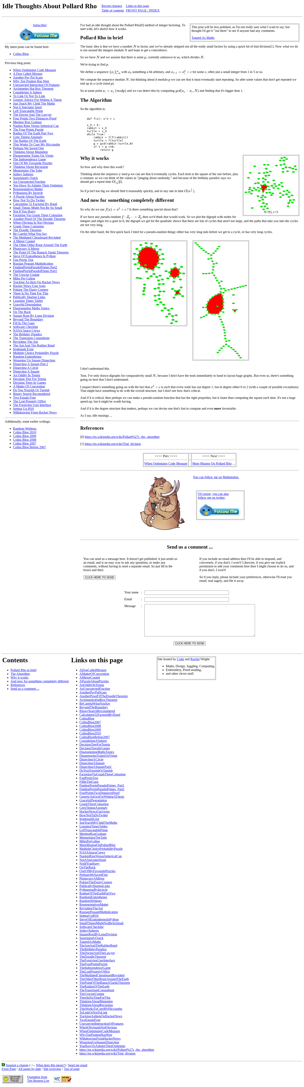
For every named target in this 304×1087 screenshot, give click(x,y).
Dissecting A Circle (25, 368)
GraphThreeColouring (94, 804)
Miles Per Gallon (24, 278)
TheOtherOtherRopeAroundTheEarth (104, 979)
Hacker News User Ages (29, 286)
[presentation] (134, 46)
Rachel (195, 659)
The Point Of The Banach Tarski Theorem (40, 252)
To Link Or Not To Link (29, 96)
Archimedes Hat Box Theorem (33, 88)
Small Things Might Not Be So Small (37, 207)
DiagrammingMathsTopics (96, 752)
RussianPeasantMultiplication (98, 912)
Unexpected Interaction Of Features (36, 85)
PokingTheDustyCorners (95, 882)
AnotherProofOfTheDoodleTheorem (103, 696)
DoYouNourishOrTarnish (96, 770)
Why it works (19, 677)
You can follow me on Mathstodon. (216, 477)
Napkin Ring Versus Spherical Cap (36, 126)
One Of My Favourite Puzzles (32, 163)
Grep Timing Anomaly (28, 137)
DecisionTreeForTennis (94, 744)
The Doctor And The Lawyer (32, 114)
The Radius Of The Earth (29, 140)
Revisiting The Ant (25, 341)
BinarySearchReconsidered (97, 711)
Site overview (52, 1069)
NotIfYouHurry (89, 863)
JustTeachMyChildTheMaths (98, 822)
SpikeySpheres (89, 930)
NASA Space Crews (26, 330)
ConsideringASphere (93, 741)
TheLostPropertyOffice (94, 971)
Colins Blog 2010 (24, 432)
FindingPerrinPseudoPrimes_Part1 (101, 785)
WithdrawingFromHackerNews (100, 1038)
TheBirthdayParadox (93, 949)
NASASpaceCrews (92, 852)
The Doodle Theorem (27, 230)
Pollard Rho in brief (23, 670)
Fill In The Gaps (24, 323)
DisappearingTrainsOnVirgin (98, 755)
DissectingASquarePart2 (95, 767)
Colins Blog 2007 (24, 443)
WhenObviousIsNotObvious (98, 1027)
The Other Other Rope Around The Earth (40, 245)
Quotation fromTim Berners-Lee (38, 1078)
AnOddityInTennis (91, 685)
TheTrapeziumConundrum (96, 990)
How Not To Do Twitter (29, 200)
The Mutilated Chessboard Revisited (37, 237)
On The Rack (22, 312)
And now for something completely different (40, 681)
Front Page (9, 1069)
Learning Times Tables (28, 301)
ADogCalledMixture (93, 670)
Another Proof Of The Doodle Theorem (39, 219)
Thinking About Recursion (30, 167)
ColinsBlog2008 (90, 726)
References (18, 685)
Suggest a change (17, 1065)
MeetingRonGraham (92, 834)
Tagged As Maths (202, 37)
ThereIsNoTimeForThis (94, 997)
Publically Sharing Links (29, 297)
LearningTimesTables (93, 826)
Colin (180, 659)
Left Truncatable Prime (28, 111)
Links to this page (137, 6)
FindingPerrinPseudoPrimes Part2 (35, 267)
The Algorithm (20, 674)
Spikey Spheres (23, 174)
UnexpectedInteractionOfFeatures (101, 1023)
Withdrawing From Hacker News (35, 412)
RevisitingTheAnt (91, 908)
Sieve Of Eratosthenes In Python (34, 256)
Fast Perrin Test (23, 260)
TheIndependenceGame (95, 968)
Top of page (72, 1069)
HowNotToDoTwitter (93, 815)
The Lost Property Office (29, 401)
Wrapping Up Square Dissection (34, 360)
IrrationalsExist (89, 819)
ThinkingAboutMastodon (96, 1001)
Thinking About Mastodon (30, 152)
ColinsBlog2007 (90, 722)
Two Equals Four (24, 397)
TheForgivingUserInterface (97, 960)
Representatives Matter (28, 189)
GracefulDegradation (93, 800)
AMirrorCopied (89, 677)
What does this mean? (50, 1065)
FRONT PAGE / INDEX (143, 10)
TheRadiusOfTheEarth (94, 986)
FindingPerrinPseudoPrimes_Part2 (101, 789)
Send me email (77, 1065)
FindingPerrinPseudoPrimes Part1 (35, 271)
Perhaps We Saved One (28, 148)
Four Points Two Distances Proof (34, 118)
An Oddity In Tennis (26, 375)
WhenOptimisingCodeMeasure (99, 1031)
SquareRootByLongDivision (98, 934)
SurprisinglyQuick (91, 938)
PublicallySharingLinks (94, 886)
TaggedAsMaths (90, 942)
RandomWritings (90, 901)
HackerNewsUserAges (94, 811)
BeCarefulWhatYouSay (94, 703)
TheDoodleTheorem (92, 956)
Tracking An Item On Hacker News (36, 282)
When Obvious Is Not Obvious (33, 222)
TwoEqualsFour (90, 1020)
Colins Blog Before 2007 (29, 447)
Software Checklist (25, 327)
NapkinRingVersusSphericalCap (100, 856)
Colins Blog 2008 (24, 439)
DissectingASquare (92, 763)
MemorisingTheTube (93, 837)
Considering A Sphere (27, 92)
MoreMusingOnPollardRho (97, 845)
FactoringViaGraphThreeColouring (102, 774)
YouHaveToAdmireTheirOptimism (102, 1046)
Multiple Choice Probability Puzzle (36, 353)
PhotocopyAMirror (91, 878)
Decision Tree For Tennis (29, 379)
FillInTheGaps (88, 781)
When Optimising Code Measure (34, 70)
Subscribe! (40, 25)
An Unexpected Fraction (29, 181)
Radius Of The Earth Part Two (33, 133)
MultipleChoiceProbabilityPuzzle (101, 848)
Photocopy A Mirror (26, 248)
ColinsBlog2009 (90, 729)
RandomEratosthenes (93, 897)
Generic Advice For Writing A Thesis (37, 100)
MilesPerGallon (89, 841)
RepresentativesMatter (93, 904)
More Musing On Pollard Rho (212, 463)
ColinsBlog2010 (90, 733)
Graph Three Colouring (28, 226)
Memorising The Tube (27, 170)
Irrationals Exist (23, 349)
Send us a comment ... (25, 688)
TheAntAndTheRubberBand (98, 945)
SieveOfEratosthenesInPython (99, 919)
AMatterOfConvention (94, 674)
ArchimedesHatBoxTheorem (98, 700)
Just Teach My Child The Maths (34, 103)
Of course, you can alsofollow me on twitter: (213, 495)
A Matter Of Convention (29, 386)
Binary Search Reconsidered (31, 394)
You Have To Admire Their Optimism (38, 185)
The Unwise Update (26, 274)
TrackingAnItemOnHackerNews (100, 1016)
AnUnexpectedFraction (94, 688)
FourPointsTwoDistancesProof (99, 793)
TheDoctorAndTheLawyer (97, 953)
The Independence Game (29, 159)
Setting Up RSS (23, 408)
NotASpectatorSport (92, 860)
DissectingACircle (91, 759)
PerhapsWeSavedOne (93, 875)
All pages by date (29, 1069)
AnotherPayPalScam (93, 692)
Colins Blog (21, 54)
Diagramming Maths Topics (31, 308)
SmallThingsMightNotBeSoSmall (101, 923)
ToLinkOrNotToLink (93, 1012)
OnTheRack (87, 867)
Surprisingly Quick (25, 178)
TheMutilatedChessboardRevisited (101, 975)
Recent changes (112, 6)
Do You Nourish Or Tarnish (31, 390)
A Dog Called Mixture (27, 73)
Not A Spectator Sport (27, 107)
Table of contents (113, 10)
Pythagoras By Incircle (28, 193)
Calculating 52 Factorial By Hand (35, 204)
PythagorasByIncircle (93, 889)
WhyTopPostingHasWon (95, 1035)
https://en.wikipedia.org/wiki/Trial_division (113, 444)
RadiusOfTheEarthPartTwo (97, 893)
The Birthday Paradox (27, 334)
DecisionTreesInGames (94, 748)
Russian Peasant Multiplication (33, 263)
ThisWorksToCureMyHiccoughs (100, 1008)
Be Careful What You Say (30, 234)
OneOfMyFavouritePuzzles (97, 871)
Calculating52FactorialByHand (99, 714)
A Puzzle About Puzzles (28, 196)
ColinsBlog (86, 718)
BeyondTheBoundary (93, 707)
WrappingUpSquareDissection (99, 1042)
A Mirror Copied (24, 241)
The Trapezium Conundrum (31, 338)
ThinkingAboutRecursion (96, 1005)
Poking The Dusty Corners (30, 289)
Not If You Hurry (24, 211)
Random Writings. (25, 428)
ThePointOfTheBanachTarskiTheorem (104, 982)
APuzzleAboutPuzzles (94, 681)
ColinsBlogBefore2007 (94, 737)
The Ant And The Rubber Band (34, 345)
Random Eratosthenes (27, 356)
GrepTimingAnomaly (93, 808)
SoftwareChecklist (91, 927)
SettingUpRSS (89, 915)
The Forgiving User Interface (32, 405)
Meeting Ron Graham (27, 122)
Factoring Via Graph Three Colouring (37, 215)
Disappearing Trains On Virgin (33, 155)
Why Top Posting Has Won (31, 81)
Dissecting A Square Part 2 (30, 364)
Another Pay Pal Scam (28, 77)
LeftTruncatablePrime (93, 830)
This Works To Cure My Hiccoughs (36, 144)
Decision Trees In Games (29, 382)
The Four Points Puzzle (28, 129)
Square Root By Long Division (33, 315)
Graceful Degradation (27, 304)
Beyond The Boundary (28, 319)
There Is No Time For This (30, 293)
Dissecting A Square (26, 371)
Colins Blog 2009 (24, 436)
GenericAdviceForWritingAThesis (101, 796)
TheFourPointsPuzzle (93, 964)
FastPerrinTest (88, 778)
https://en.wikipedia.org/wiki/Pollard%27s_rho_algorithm (122, 437)
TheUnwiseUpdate (91, 994)
